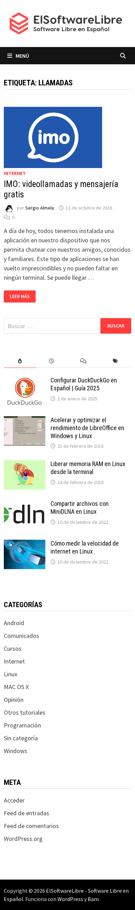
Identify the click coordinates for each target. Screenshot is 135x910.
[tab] (20, 361)
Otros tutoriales (24, 712)
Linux (10, 674)
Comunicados (21, 636)
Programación (22, 725)
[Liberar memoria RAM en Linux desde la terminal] (24, 465)
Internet (15, 173)
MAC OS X (16, 687)
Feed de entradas (26, 813)
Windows (15, 751)
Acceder (14, 800)
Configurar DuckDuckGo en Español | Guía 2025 (84, 384)
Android (14, 623)
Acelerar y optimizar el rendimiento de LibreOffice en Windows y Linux (87, 427)
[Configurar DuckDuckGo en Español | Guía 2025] (24, 381)
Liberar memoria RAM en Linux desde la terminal (88, 467)
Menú (22, 55)
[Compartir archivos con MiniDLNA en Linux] (24, 505)
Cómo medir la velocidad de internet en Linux (85, 547)
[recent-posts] (52, 361)
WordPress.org (23, 839)
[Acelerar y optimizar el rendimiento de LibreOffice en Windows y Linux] (24, 421)
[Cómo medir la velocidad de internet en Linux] (24, 544)
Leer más (22, 296)
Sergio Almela (39, 208)
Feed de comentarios (31, 826)
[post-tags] (115, 361)
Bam (93, 898)
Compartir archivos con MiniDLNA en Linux (80, 507)
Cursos (12, 648)
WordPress (70, 898)
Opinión (14, 700)
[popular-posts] (20, 361)
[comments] (83, 361)
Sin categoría (21, 738)
